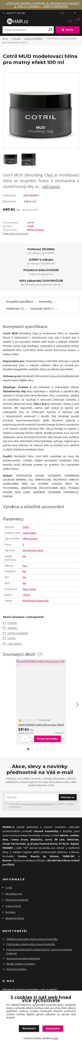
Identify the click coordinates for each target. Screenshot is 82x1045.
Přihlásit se (67, 797)
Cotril (30, 226)
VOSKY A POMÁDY (33, 38)
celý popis (51, 186)
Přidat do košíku (47, 738)
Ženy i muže (29, 589)
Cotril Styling (29, 532)
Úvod (5, 38)
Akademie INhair (14, 918)
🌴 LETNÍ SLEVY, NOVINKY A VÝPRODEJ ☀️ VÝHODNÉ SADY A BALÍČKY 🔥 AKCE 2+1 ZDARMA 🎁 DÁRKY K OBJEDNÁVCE (41, 5)
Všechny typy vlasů (33, 550)
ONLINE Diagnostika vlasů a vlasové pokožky (32, 939)
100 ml (26, 594)
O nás (8, 887)
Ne (24, 556)
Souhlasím (53, 1028)
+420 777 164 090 (15, 13)
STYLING (16, 38)
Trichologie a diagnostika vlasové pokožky (30, 944)
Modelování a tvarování (35, 600)
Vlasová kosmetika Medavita (23, 958)
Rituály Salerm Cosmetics (20, 963)
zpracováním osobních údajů (38, 803)
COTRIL (11, 638)
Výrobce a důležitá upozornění (33, 506)
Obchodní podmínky (17, 899)
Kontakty (10, 912)
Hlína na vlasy (35, 229)
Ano (25, 565)
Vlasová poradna (16, 969)
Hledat (50, 29)
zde (56, 1038)
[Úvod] (16, 21)
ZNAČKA (12, 628)
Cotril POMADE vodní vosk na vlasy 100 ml (41, 724)
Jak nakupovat (13, 893)
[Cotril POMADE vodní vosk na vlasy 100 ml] (41, 663)
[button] (28, 749)
